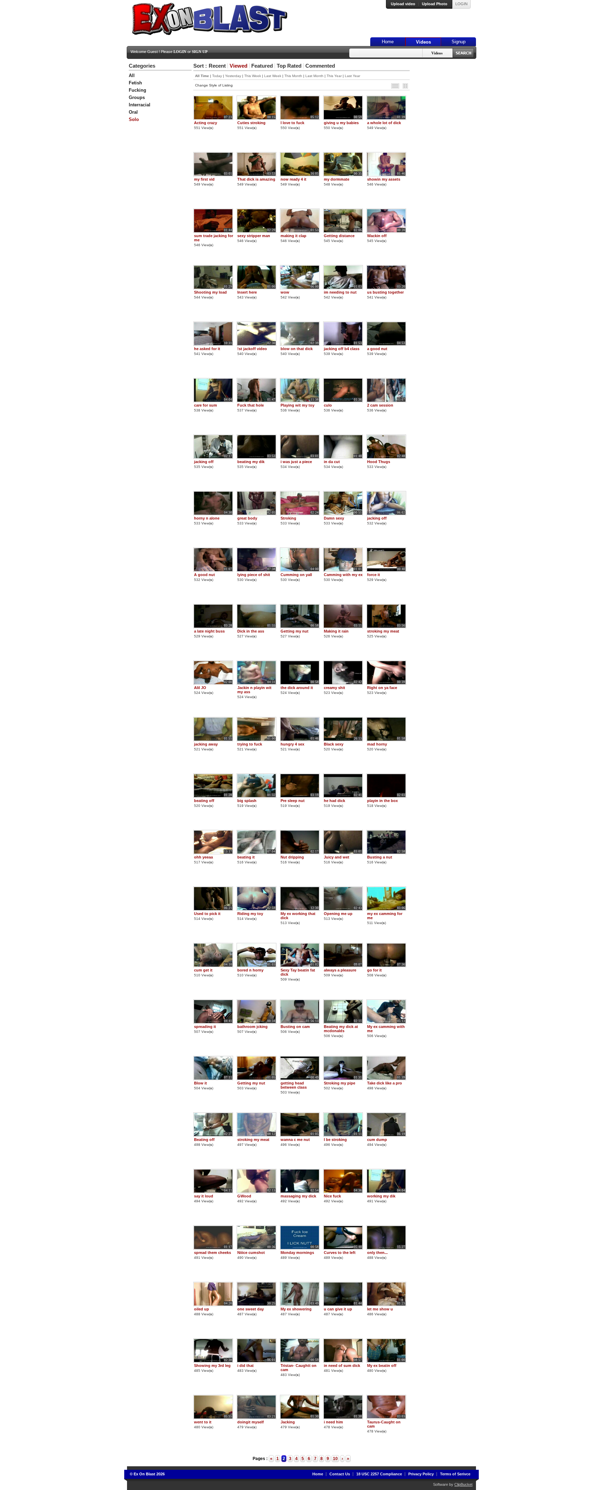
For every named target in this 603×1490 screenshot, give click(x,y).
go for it (374, 970)
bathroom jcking (252, 1026)
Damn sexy (334, 518)
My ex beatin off (381, 1365)
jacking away (206, 744)
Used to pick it (207, 914)
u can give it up (338, 1309)
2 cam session (380, 405)
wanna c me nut (295, 1139)
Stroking (288, 518)
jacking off (204, 462)
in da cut (332, 462)
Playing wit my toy (297, 405)
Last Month (314, 76)
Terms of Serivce (455, 1474)
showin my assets (383, 179)
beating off (204, 801)
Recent (217, 65)
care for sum (205, 405)
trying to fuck (249, 744)
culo (328, 405)
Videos (423, 42)
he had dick (334, 801)
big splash (246, 801)
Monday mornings (297, 1252)
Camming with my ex (343, 575)
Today (217, 76)
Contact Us (339, 1474)
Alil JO (200, 688)
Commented (320, 65)
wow (285, 292)
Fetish (135, 82)
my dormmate (336, 179)
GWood (244, 1196)
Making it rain (336, 631)
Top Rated (289, 65)
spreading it (205, 1026)
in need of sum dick (342, 1365)
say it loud (203, 1196)
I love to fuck (292, 123)
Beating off (204, 1139)
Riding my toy (250, 914)
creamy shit (334, 688)
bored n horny (250, 970)
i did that (245, 1365)
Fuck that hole (250, 405)
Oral (133, 112)
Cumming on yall (296, 575)
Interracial (139, 104)
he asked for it (207, 349)
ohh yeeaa (203, 857)
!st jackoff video (252, 349)
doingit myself (250, 1422)
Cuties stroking (251, 123)
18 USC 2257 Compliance (379, 1474)
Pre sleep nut (293, 801)
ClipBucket (463, 1484)
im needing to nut (340, 292)
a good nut (377, 349)
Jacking (288, 1422)
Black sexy (333, 744)
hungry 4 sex (292, 744)
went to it (202, 1422)
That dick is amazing (256, 179)
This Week (252, 76)
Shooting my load (210, 292)
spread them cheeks (212, 1252)
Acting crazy (205, 123)
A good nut (204, 575)
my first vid (204, 179)
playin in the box (382, 801)
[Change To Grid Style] (405, 86)
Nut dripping (292, 857)
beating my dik (251, 462)
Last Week (272, 76)
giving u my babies (341, 123)
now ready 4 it (293, 179)
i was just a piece (296, 462)
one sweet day (250, 1309)
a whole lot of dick (384, 123)
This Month (293, 76)
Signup (459, 41)
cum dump (377, 1139)
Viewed (238, 65)
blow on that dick (297, 349)
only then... (377, 1252)
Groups (137, 97)
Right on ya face (382, 688)
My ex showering (296, 1309)
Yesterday (233, 76)
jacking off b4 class (341, 349)
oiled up (201, 1309)
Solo (134, 119)
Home (388, 41)
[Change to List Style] (395, 86)
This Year (334, 76)
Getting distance (339, 236)
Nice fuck (332, 1196)
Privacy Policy (421, 1474)
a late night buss (209, 631)
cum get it (203, 970)
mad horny (377, 744)
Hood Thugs (378, 462)
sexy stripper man (253, 236)
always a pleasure (340, 970)
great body (247, 518)
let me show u (380, 1309)
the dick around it (297, 688)
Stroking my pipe (339, 1083)
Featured (262, 65)
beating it (246, 857)
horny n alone (206, 518)
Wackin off (377, 236)
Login (179, 52)
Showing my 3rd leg (212, 1365)
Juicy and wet (336, 857)
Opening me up (338, 914)
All (132, 75)
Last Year (352, 76)
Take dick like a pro (384, 1083)
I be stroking (335, 1139)
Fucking (137, 90)
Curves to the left (340, 1252)
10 (335, 1458)
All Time (202, 76)
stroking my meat (383, 631)
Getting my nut (294, 631)
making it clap (293, 236)
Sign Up (200, 52)
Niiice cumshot (251, 1252)
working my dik (381, 1196)
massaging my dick (298, 1196)
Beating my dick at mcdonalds (341, 1028)
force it (373, 575)
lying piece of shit (253, 575)
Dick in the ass (250, 631)
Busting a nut (379, 857)
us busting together (385, 292)
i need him (333, 1422)
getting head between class (294, 1085)
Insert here (247, 292)
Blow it (200, 1083)
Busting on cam (295, 1026)
